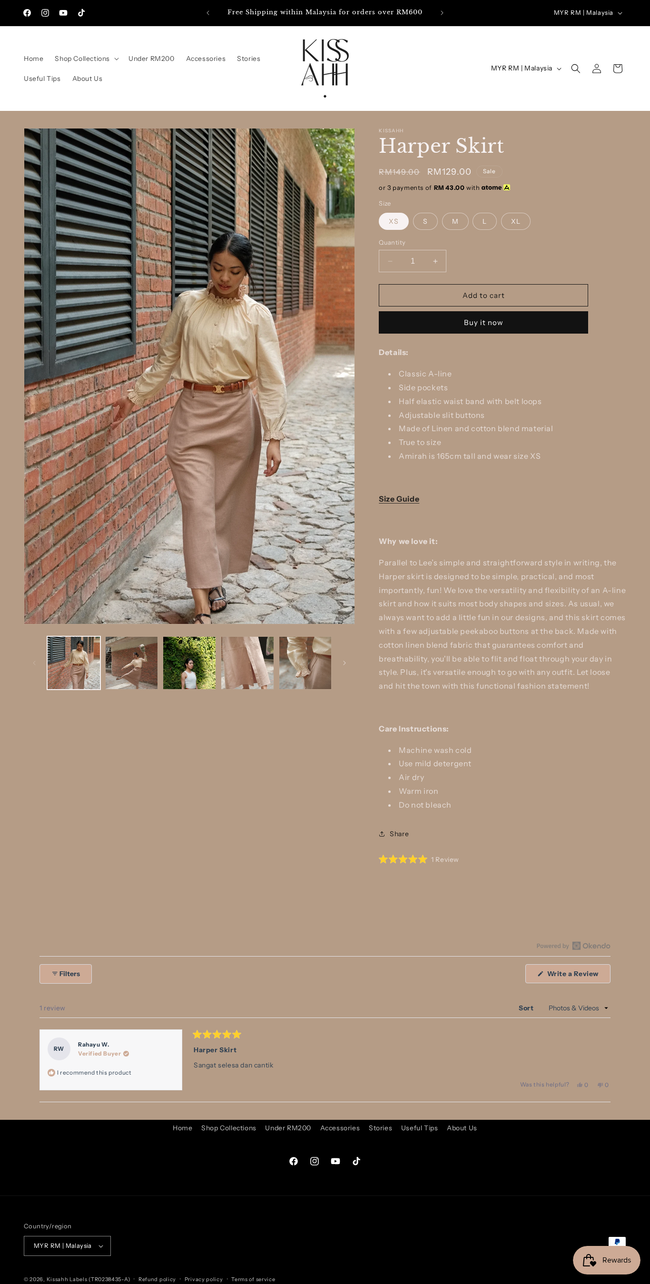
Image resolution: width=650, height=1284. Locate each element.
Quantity (392, 242)
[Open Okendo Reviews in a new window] (574, 945)
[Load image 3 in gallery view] (189, 663)
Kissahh (58, 1279)
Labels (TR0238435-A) (99, 1279)
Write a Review (578, 976)
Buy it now (483, 322)
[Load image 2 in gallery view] (131, 663)
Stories (380, 1128)
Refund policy (157, 1279)
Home (182, 1128)
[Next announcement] (442, 13)
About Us (462, 1128)
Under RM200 (288, 1128)
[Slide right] (344, 662)
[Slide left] (34, 662)
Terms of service (253, 1279)
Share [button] (399, 834)
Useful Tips (419, 1128)
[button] (86, 59)
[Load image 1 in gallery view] (73, 663)
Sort (527, 1008)
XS (394, 221)
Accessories (340, 1128)
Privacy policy (204, 1279)
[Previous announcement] (207, 13)
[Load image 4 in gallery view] (247, 663)
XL (516, 221)
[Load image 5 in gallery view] (305, 663)
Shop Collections (228, 1128)
